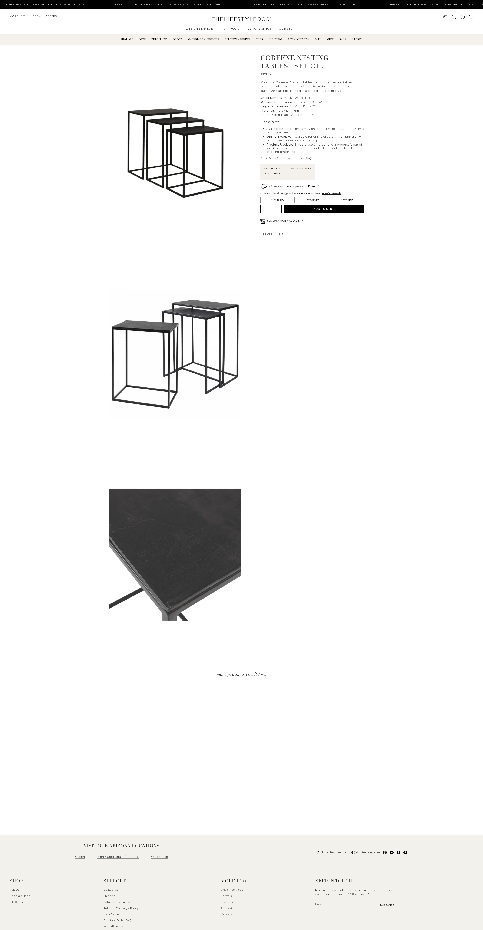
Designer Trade (19, 895)
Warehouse (159, 857)
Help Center (111, 914)
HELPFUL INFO (272, 234)
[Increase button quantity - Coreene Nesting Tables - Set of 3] (277, 209)
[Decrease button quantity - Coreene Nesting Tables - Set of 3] (264, 209)
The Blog (227, 901)
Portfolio (227, 895)
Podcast (226, 908)
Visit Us (14, 889)
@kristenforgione (367, 852)
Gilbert (80, 857)
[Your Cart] (471, 17)
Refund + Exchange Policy (120, 908)
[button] (19, 18)
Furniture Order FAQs (118, 920)
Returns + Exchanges (117, 901)
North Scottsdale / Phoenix (118, 857)
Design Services (232, 889)
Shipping (109, 895)
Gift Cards (16, 901)
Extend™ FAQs (113, 926)
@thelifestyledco (333, 852)
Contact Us (110, 889)
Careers (226, 914)
